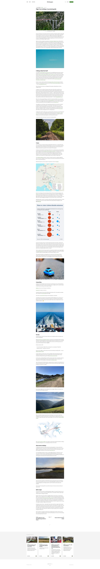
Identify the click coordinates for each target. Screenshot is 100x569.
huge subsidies (51, 100)
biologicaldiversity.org (59, 96)
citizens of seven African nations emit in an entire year (47, 74)
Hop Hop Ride (44, 293)
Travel (42, 7)
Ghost (72, 564)
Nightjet (57, 161)
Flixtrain (57, 254)
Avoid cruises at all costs (53, 355)
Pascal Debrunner (49, 31)
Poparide (37, 290)
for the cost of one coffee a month (48, 497)
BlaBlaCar (37, 288)
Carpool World (42, 295)
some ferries (40, 339)
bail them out (56, 102)
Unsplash (54, 31)
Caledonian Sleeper (40, 157)
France (57, 41)
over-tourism (61, 108)
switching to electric (46, 339)
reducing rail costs (40, 251)
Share (49, 517)
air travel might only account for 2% (44, 72)
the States (51, 41)
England (55, 41)
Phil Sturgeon (50, 1)
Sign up (50, 565)
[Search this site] (65, 2)
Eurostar (37, 194)
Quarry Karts (52, 450)
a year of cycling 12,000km (42, 441)
